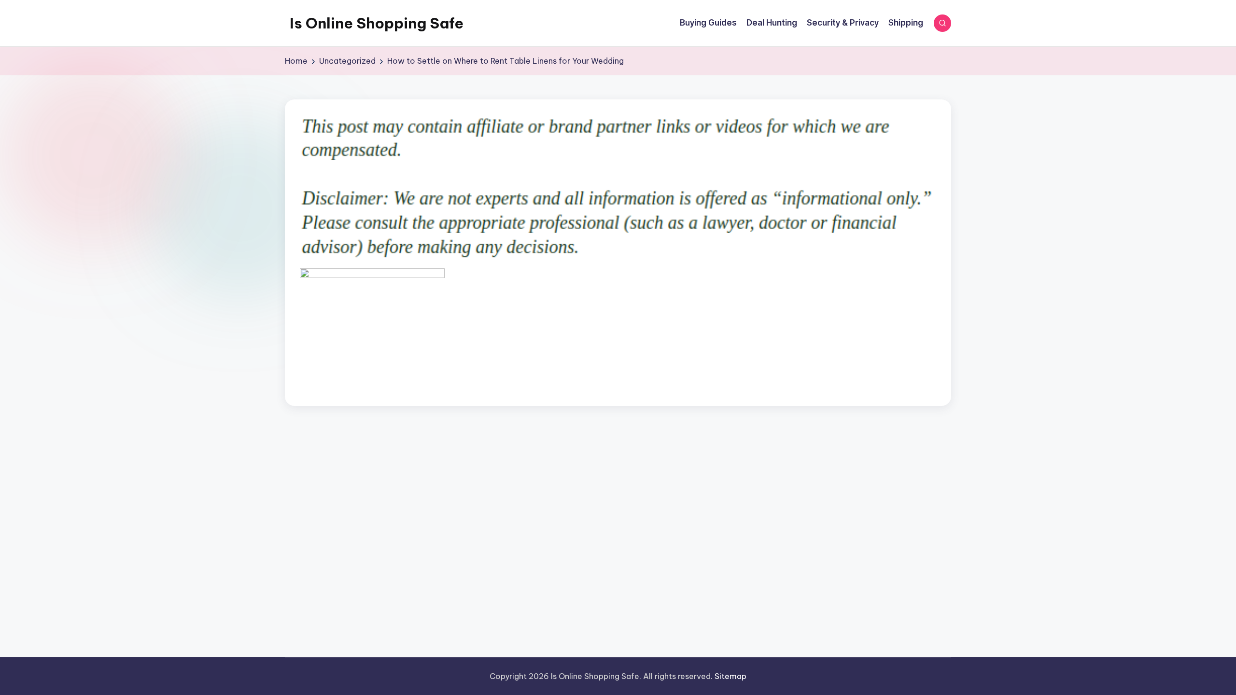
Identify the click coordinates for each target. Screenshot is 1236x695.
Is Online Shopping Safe (377, 23)
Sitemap (730, 676)
